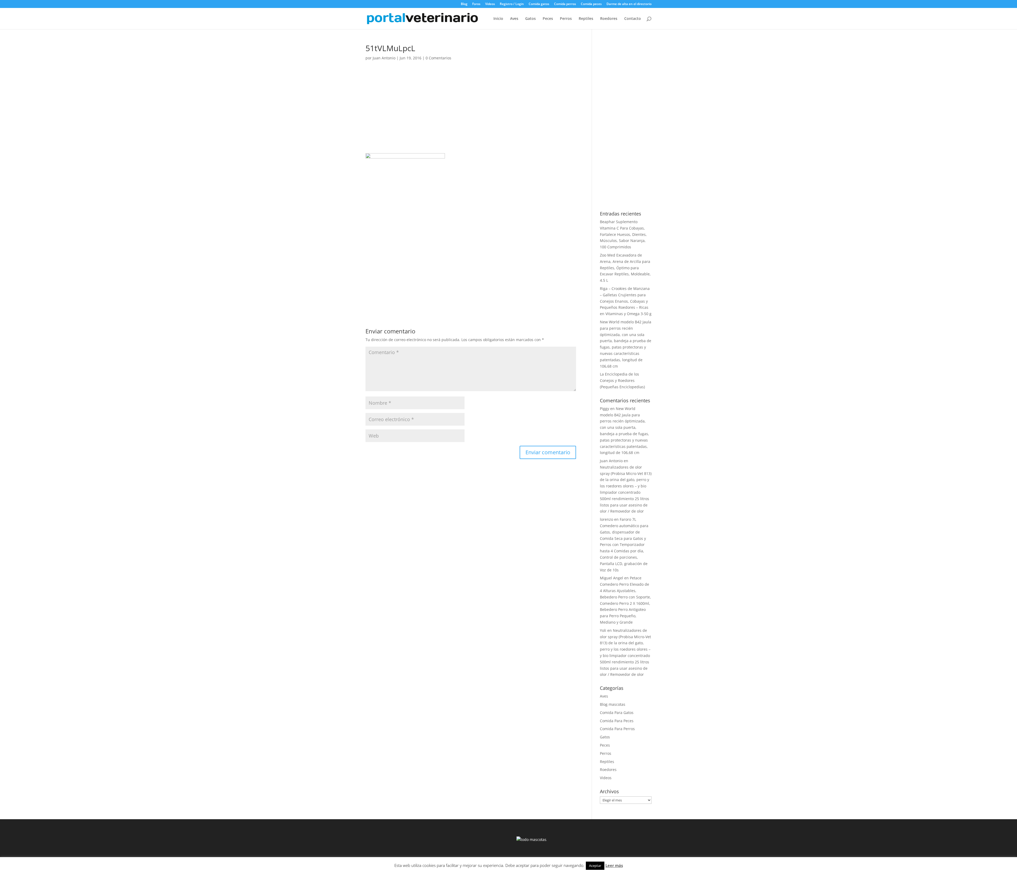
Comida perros (565, 4)
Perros (566, 19)
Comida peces (591, 4)
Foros (476, 4)
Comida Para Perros (617, 728)
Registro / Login (512, 4)
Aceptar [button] (595, 865)
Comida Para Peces (617, 720)
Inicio (498, 19)
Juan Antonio (384, 57)
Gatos (530, 19)
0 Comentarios (438, 57)
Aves (514, 19)
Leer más (614, 865)
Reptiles (586, 19)
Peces (548, 19)
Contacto (632, 19)
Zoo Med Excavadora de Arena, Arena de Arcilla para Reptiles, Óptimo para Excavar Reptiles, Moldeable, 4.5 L (625, 268)
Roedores (608, 19)
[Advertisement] (470, 114)
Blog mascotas (612, 704)
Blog (464, 4)
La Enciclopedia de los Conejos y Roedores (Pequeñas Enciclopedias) (622, 380)
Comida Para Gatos (617, 712)
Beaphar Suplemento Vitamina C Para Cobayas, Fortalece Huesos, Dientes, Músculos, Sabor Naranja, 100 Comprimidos (623, 234)
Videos (490, 4)
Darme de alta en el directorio (629, 4)
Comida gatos (539, 4)
